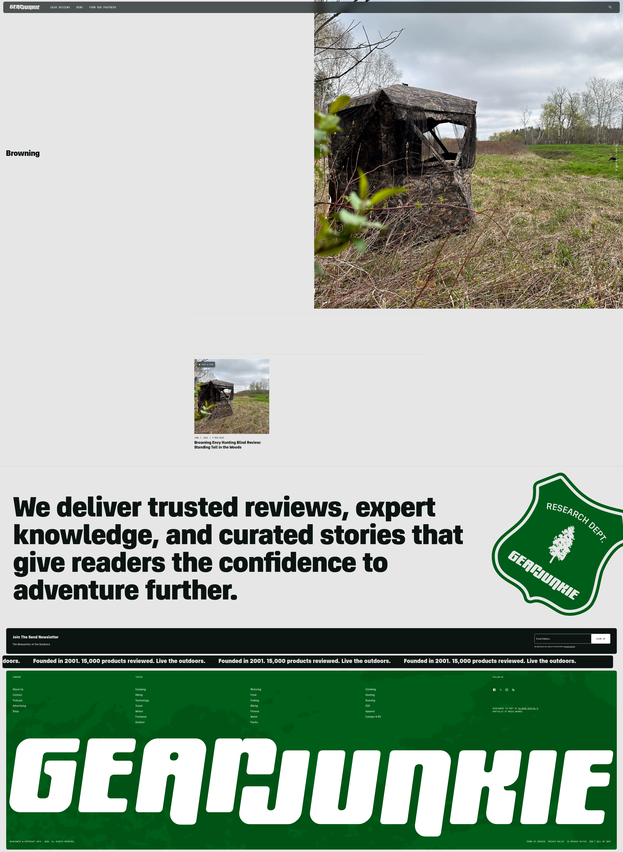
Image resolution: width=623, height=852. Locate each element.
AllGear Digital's (528, 708)
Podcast (17, 700)
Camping (141, 689)
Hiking (139, 695)
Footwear (141, 717)
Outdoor (140, 722)
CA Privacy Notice (577, 841)
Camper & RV (373, 717)
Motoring (256, 689)
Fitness (255, 711)
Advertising (19, 706)
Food (253, 695)
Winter (139, 711)
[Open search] (610, 7)
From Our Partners (102, 7)
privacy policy (570, 647)
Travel (139, 706)
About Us (18, 689)
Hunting (370, 695)
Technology (142, 700)
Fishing (255, 700)
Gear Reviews (60, 7)
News (79, 7)
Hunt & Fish (207, 364)
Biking (254, 706)
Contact (17, 695)
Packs (254, 722)
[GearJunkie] (25, 7)
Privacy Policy (556, 841)
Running (370, 700)
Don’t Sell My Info (600, 841)
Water (254, 717)
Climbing (370, 689)
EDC (367, 706)
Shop (16, 711)
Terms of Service (535, 841)
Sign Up (600, 638)
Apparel (370, 711)
